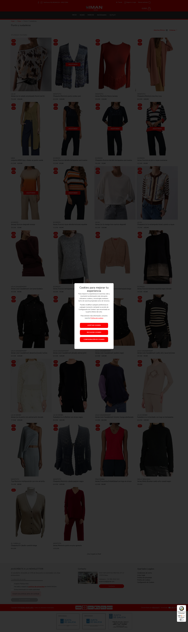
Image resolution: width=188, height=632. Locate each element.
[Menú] (185, 606)
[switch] (181, 619)
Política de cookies (96, 318)
